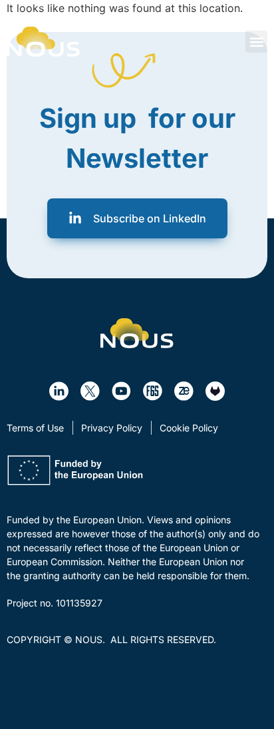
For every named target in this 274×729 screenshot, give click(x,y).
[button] (256, 42)
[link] (43, 42)
